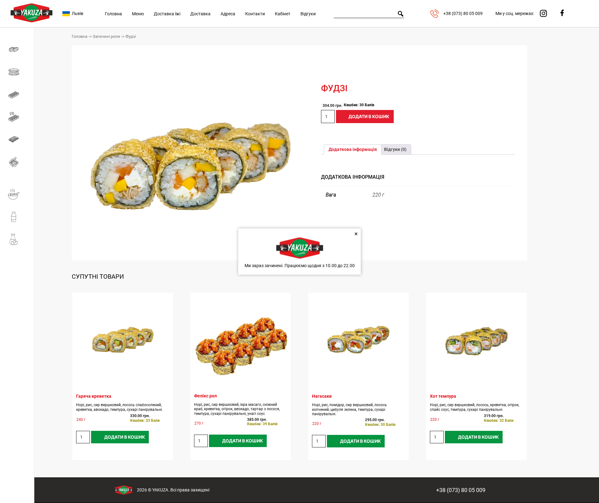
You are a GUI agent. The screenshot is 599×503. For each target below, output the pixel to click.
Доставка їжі (167, 13)
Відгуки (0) (395, 149)
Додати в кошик (368, 116)
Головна (113, 13)
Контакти (255, 13)
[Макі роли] (17, 49)
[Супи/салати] (17, 194)
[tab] (353, 149)
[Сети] (17, 139)
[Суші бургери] (17, 72)
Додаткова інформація (353, 149)
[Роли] (17, 94)
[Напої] (17, 217)
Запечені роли (106, 36)
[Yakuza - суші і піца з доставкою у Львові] (31, 23)
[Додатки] (17, 239)
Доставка (200, 13)
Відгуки (308, 13)
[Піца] (17, 162)
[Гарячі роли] (17, 117)
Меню (138, 13)
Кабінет (282, 13)
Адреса (228, 13)
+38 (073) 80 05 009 (460, 490)
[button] (280, 74)
